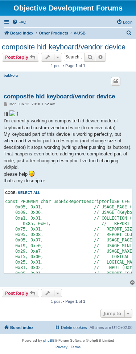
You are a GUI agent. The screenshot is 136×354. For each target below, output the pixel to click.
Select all (29, 193)
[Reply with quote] (115, 81)
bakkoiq (11, 75)
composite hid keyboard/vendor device (63, 47)
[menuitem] (19, 22)
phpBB (49, 340)
